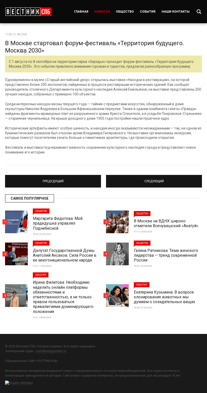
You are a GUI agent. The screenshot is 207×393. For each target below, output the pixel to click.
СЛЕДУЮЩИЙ (154, 179)
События (148, 11)
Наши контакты (176, 11)
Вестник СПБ (28, 11)
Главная (81, 11)
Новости (102, 11)
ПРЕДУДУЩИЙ (53, 179)
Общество (125, 11)
